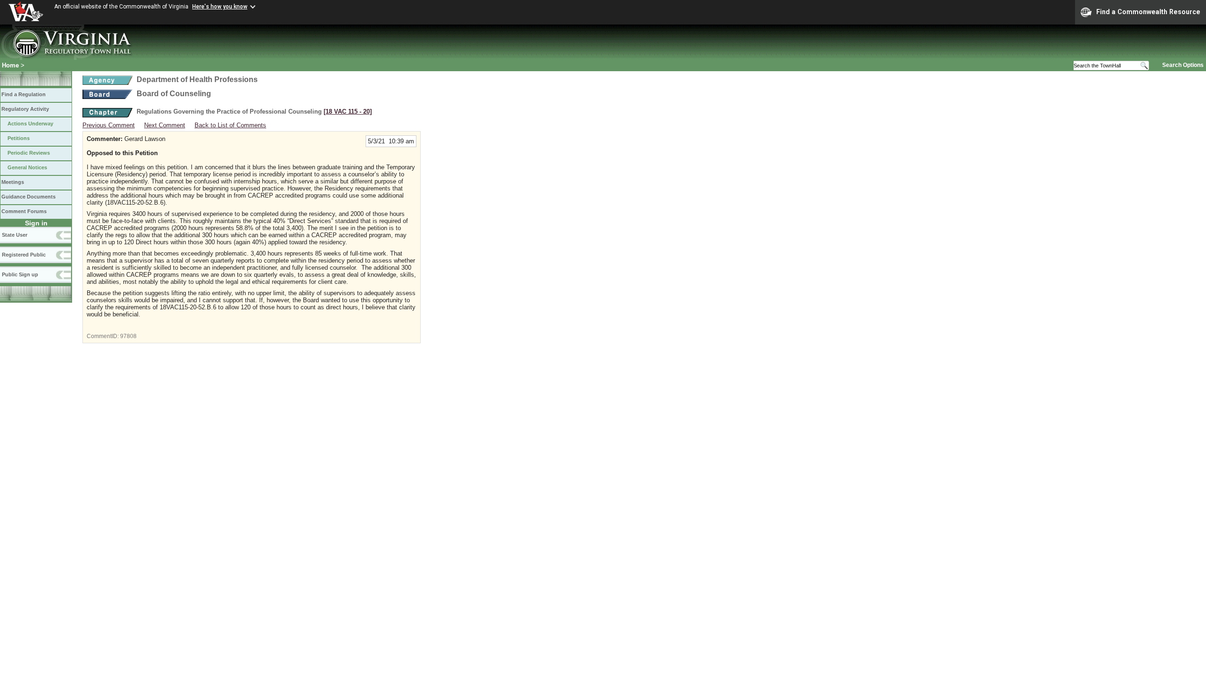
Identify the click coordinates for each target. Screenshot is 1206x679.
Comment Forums (24, 211)
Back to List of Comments (230, 125)
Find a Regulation (23, 94)
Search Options (1183, 65)
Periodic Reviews (29, 153)
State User (14, 235)
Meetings (12, 182)
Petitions (19, 138)
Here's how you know (219, 6)
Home (10, 65)
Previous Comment (108, 125)
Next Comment (164, 125)
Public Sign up (20, 274)
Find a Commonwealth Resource (1148, 12)
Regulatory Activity (25, 109)
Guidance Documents (28, 196)
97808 (128, 336)
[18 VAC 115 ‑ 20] (348, 111)
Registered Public (24, 254)
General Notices (27, 167)
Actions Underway (30, 123)
